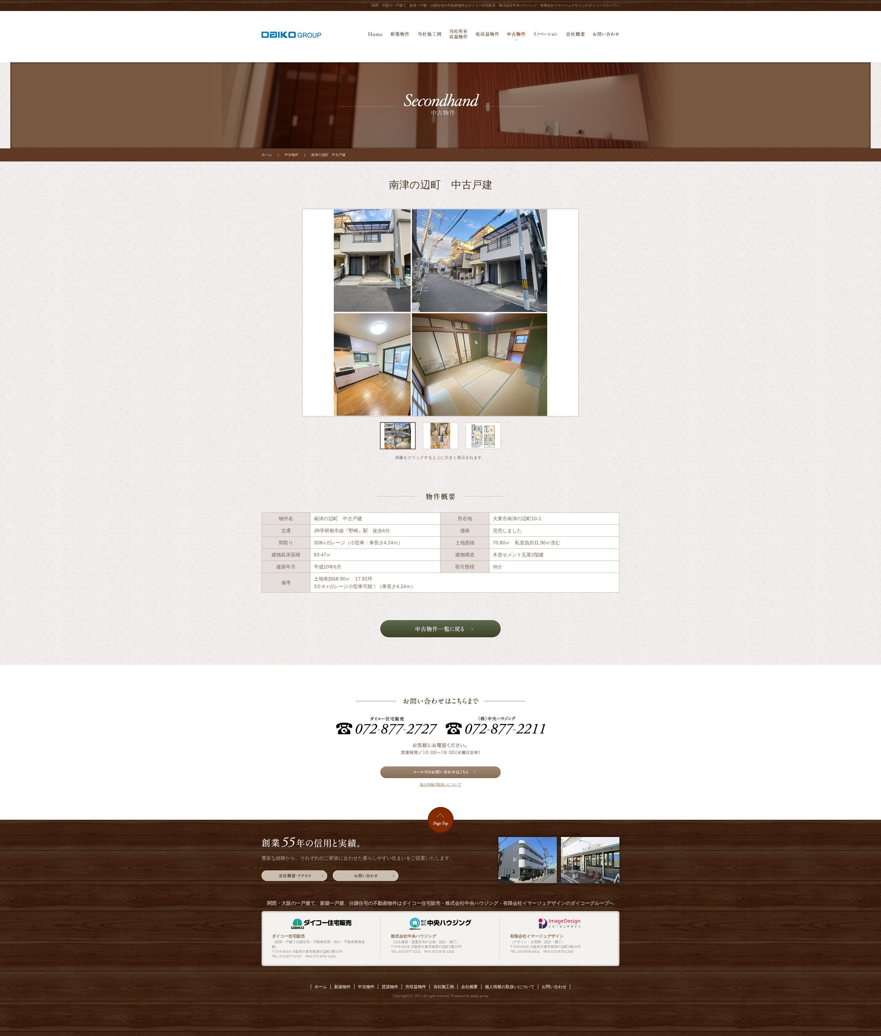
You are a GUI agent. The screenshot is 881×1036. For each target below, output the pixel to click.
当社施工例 (429, 36)
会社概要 (575, 36)
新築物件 (400, 36)
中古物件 (516, 36)
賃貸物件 (390, 986)
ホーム (375, 36)
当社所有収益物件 (458, 36)
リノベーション (545, 36)
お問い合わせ (606, 36)
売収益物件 (487, 36)
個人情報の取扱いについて (440, 784)
